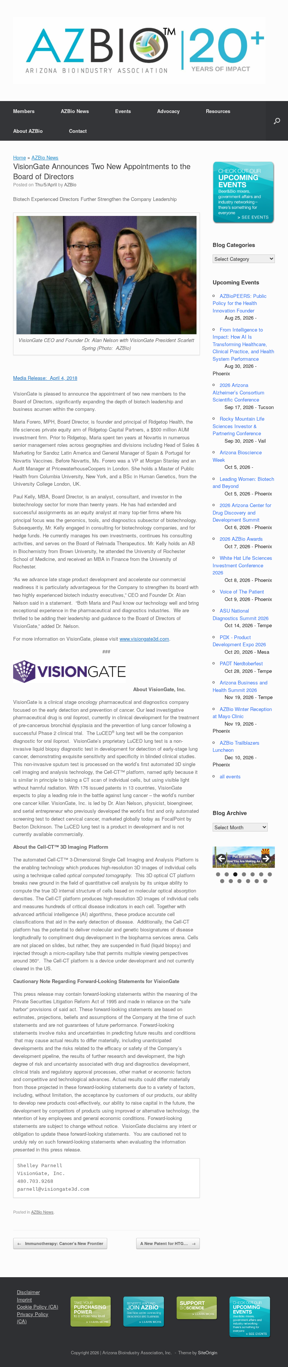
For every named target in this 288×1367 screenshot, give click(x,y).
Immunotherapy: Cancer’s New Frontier (60, 1243)
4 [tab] (244, 874)
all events (230, 776)
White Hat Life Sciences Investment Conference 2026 (242, 565)
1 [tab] (218, 874)
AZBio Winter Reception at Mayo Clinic (242, 712)
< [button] (222, 859)
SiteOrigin (207, 1352)
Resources (218, 111)
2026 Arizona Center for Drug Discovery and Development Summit (242, 512)
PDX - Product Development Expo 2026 (239, 641)
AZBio (70, 184)
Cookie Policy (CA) (37, 1306)
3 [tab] (235, 874)
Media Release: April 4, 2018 (45, 377)
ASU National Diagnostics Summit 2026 (240, 614)
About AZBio (28, 130)
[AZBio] (139, 50)
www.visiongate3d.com (144, 638)
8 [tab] (222, 881)
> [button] (265, 859)
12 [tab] (257, 881)
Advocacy (168, 111)
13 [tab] (265, 881)
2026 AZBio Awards (241, 538)
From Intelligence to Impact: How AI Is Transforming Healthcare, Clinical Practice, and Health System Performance (243, 344)
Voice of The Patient (242, 591)
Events (123, 111)
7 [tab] (270, 874)
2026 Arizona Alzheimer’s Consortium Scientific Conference (238, 392)
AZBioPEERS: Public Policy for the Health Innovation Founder (240, 303)
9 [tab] (231, 881)
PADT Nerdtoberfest (241, 663)
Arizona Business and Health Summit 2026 (240, 686)
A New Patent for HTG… (168, 1243)
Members (23, 111)
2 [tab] (227, 874)
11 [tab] (248, 881)
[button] (277, 121)
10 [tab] (239, 881)
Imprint (24, 1299)
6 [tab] (261, 874)
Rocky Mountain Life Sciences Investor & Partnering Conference (238, 426)
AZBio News (75, 111)
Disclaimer (28, 1292)
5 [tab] (252, 874)
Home (19, 157)
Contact (78, 130)
